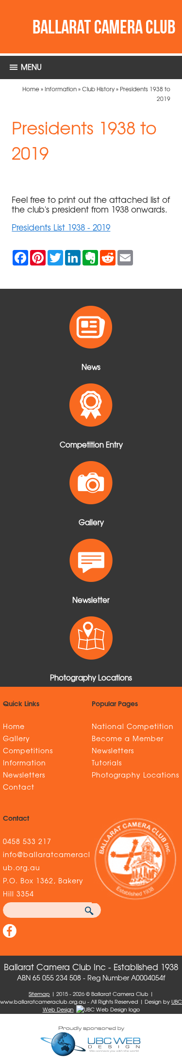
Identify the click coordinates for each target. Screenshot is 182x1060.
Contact (18, 787)
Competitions (28, 750)
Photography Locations (135, 774)
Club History (98, 88)
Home (30, 88)
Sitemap (39, 993)
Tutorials (107, 762)
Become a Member (128, 738)
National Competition (133, 726)
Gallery (16, 738)
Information (61, 88)
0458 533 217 (27, 841)
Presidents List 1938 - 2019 (61, 227)
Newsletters (24, 774)
